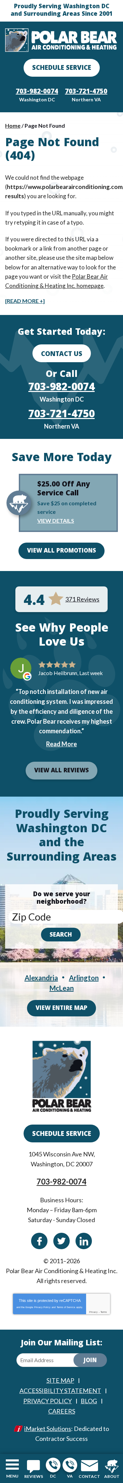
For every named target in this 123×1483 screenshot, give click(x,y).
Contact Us (61, 354)
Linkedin (84, 1241)
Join (90, 1361)
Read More (61, 744)
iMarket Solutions (47, 1428)
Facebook (39, 1241)
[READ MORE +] (25, 300)
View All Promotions (61, 551)
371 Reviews (82, 599)
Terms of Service (66, 1307)
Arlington (84, 978)
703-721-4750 (70, 1465)
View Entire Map (61, 1009)
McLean (62, 988)
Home (12, 125)
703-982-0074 (53, 1465)
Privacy (93, 1312)
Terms (103, 1312)
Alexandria (41, 978)
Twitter (61, 1241)
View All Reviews (61, 771)
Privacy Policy (42, 1307)
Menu (12, 1476)
